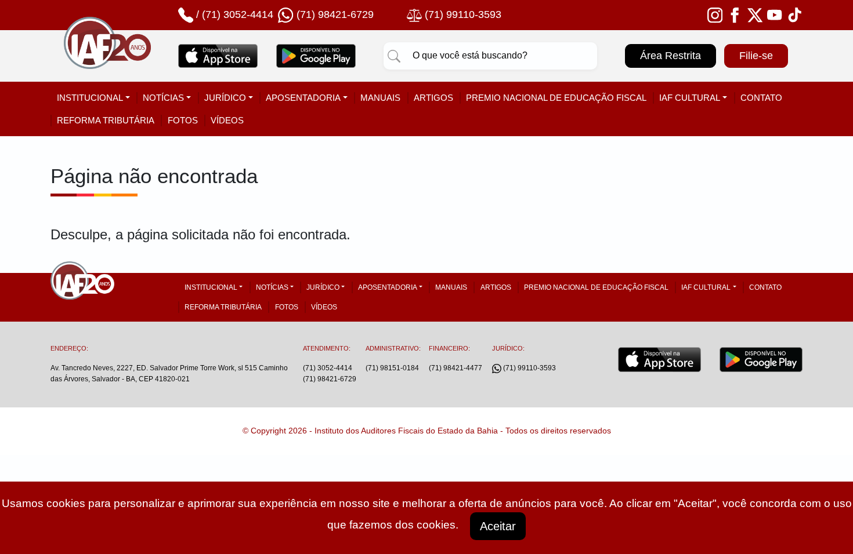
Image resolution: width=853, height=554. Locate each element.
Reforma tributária (105, 120)
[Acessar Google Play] (316, 55)
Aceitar (498, 526)
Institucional (90, 98)
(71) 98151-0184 (392, 368)
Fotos (183, 120)
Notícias (163, 98)
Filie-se (756, 55)
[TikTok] (795, 14)
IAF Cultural (689, 98)
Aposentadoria (303, 98)
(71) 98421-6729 (329, 379)
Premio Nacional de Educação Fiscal (556, 98)
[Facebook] (734, 14)
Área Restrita (670, 55)
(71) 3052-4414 (237, 14)
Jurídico (225, 98)
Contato (761, 98)
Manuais (380, 98)
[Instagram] (714, 14)
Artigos (433, 98)
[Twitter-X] (754, 14)
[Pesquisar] (394, 55)
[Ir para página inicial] (107, 56)
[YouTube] (774, 14)
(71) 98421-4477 (455, 368)
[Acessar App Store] (218, 55)
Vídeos (227, 120)
